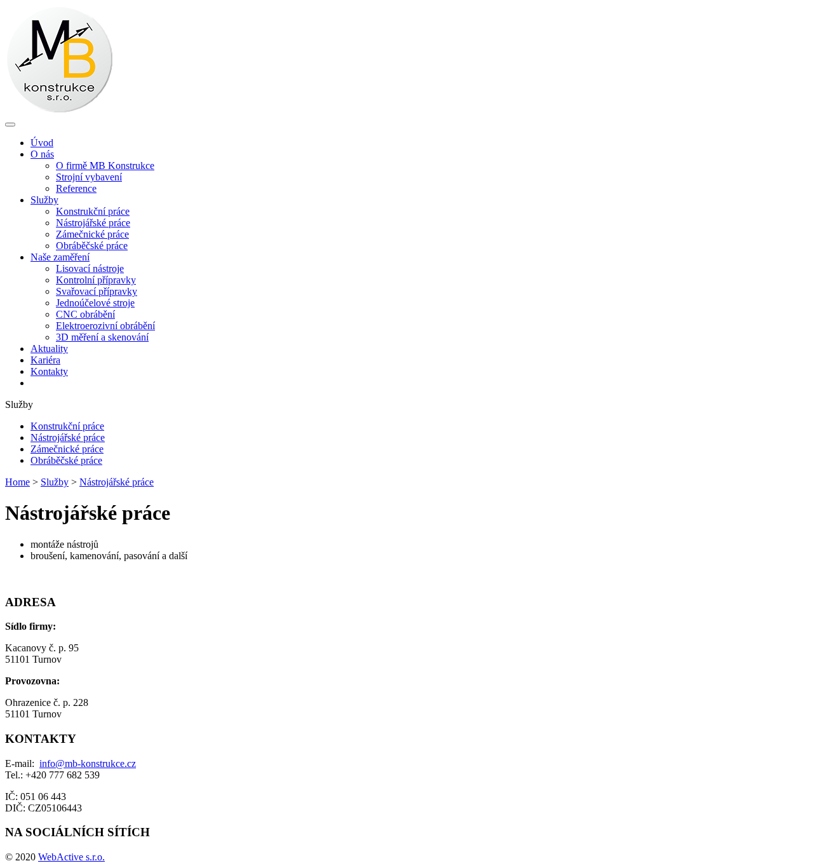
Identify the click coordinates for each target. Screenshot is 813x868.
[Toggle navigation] (10, 124)
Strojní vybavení (89, 177)
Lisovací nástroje (90, 268)
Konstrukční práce (93, 211)
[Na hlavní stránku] (59, 109)
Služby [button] (44, 199)
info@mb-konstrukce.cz (87, 763)
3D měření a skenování (102, 337)
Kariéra (45, 360)
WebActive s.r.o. (71, 856)
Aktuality (49, 348)
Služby (55, 482)
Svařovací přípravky (96, 291)
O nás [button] (42, 154)
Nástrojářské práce (93, 222)
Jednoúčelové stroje (95, 302)
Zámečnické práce (92, 234)
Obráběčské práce (92, 245)
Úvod (41, 142)
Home (17, 482)
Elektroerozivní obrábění (105, 325)
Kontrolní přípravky (96, 280)
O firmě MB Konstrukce (105, 165)
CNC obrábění (85, 314)
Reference (76, 188)
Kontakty (49, 371)
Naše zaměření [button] (60, 257)
